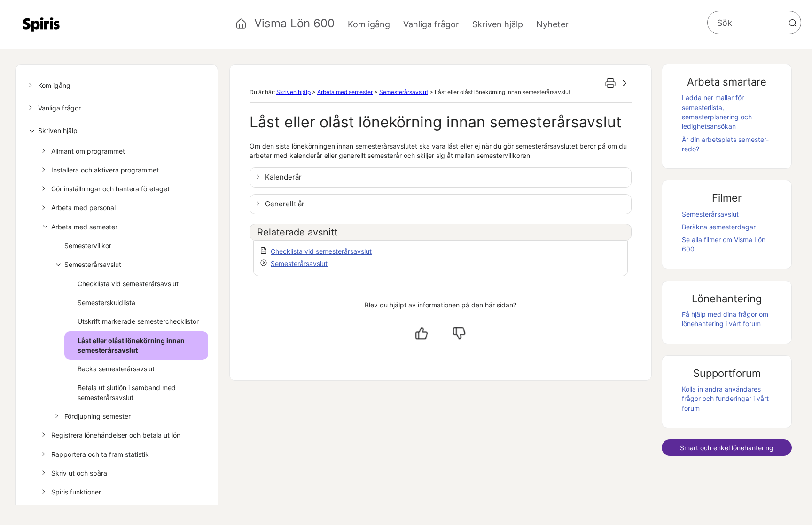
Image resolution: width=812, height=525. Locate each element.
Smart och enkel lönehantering (726, 448)
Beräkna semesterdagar (719, 227)
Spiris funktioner (76, 492)
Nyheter (552, 24)
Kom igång (54, 85)
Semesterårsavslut (92, 264)
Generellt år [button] (284, 203)
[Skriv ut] (610, 83)
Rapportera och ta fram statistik (100, 454)
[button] (792, 23)
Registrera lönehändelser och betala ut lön (115, 435)
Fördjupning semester (97, 416)
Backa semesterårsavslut (116, 369)
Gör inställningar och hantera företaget (110, 189)
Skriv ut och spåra (79, 473)
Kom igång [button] (369, 24)
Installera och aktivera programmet (105, 170)
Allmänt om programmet (88, 151)
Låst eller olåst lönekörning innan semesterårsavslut (131, 345)
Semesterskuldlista (106, 302)
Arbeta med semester (84, 227)
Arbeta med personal (83, 208)
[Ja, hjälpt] (421, 333)
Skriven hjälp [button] (497, 24)
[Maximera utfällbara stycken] (624, 83)
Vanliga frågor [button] (431, 24)
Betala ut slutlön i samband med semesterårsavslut (127, 392)
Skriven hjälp (58, 130)
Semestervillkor (87, 246)
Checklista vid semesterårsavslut (128, 284)
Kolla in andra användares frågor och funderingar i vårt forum (725, 398)
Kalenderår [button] (283, 176)
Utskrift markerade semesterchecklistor (138, 321)
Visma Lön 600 (294, 23)
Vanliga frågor (59, 108)
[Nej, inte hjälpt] (459, 333)
